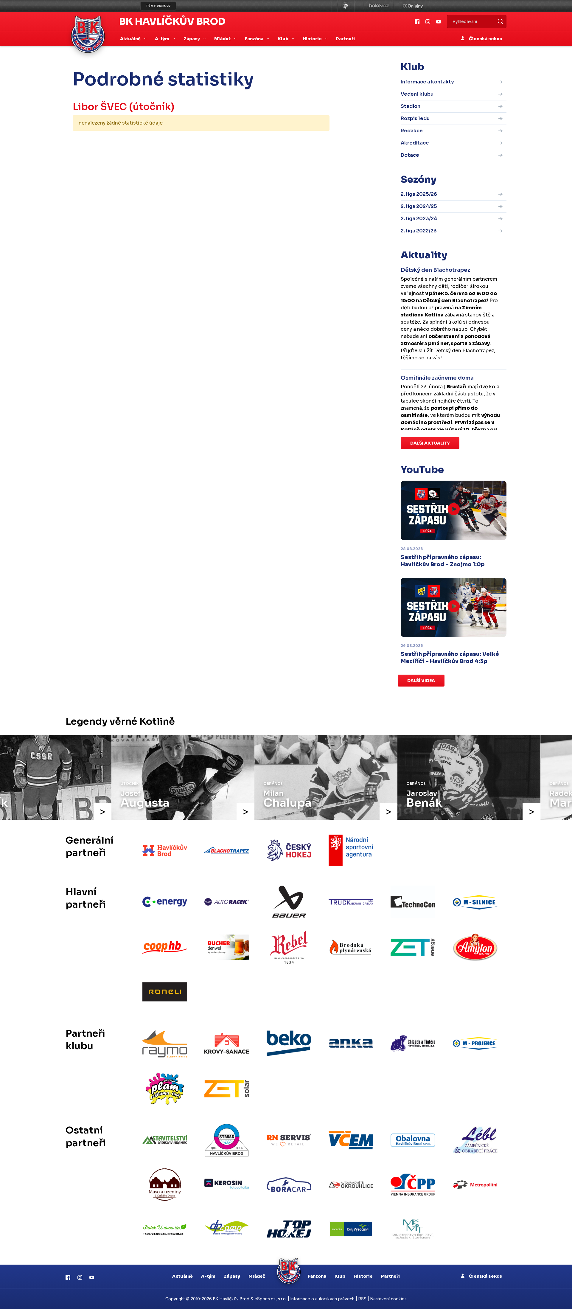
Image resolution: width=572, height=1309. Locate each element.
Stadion (410, 106)
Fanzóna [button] (254, 38)
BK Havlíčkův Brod (172, 21)
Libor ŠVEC (100, 107)
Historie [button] (313, 38)
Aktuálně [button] (131, 38)
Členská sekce (485, 38)
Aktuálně (182, 1276)
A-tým (208, 1276)
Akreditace (415, 143)
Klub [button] (283, 38)
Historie (363, 1276)
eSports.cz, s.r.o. (270, 1298)
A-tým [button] (162, 38)
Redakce (412, 131)
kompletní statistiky (292, 141)
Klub (340, 1276)
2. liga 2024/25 (419, 206)
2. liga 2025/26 (419, 194)
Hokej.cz (378, 6)
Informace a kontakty (427, 82)
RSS (362, 1298)
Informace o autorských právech (322, 1298)
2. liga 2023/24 (419, 218)
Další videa (421, 680)
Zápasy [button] (192, 38)
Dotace (410, 155)
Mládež (256, 1276)
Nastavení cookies (388, 1298)
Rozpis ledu (415, 118)
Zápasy (232, 1276)
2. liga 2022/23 (419, 231)
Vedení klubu (417, 94)
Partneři (345, 38)
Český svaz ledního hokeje (346, 6)
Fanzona (317, 1276)
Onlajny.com (412, 6)
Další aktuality (430, 443)
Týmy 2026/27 (158, 6)
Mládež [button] (222, 38)
